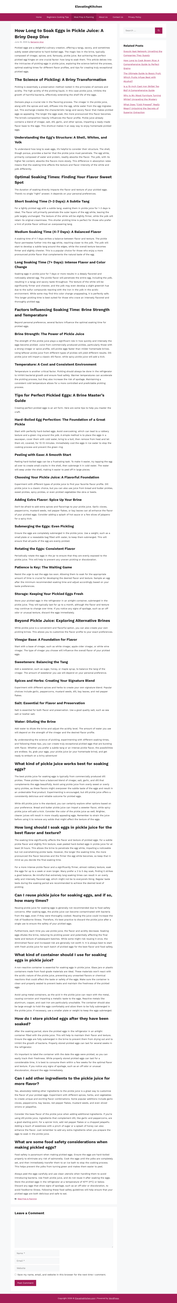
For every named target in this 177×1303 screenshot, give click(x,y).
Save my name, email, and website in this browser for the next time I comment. (61, 1274)
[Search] (158, 30)
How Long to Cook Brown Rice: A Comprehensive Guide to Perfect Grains (141, 64)
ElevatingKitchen (88, 6)
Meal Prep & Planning (84, 17)
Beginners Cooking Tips (58, 17)
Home (39, 17)
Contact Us (118, 17)
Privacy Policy (134, 17)
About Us (103, 17)
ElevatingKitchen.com (85, 1298)
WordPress (114, 1298)
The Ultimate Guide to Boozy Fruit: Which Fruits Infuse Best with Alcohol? (142, 77)
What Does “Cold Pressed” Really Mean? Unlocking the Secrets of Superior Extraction (141, 108)
